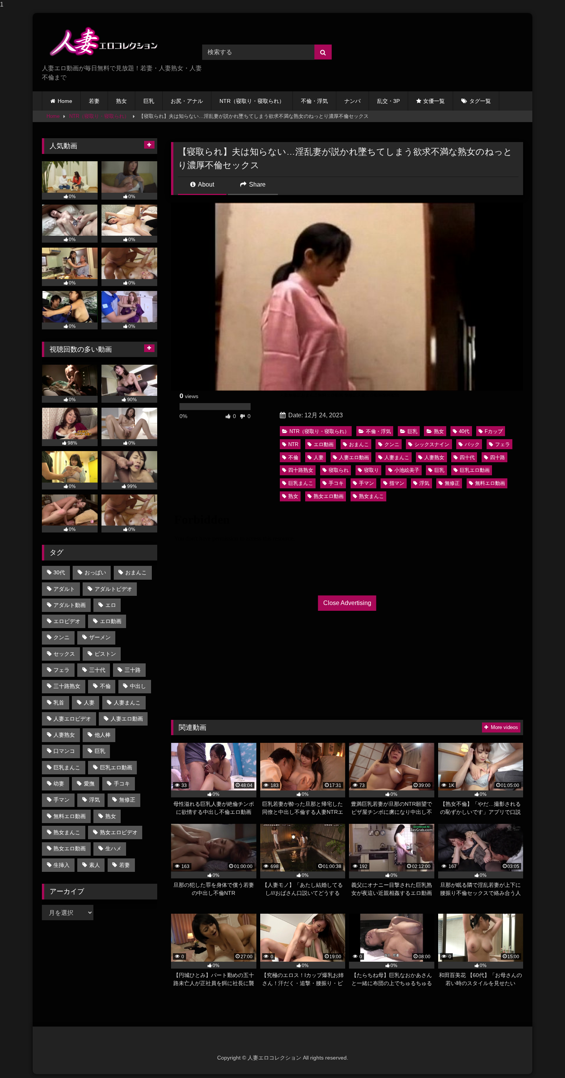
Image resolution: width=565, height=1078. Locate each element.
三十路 (133, 670)
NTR (293, 444)
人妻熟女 (434, 457)
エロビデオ (66, 621)
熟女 (121, 101)
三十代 (97, 670)
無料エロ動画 (490, 483)
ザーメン (100, 637)
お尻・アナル (187, 101)
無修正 (452, 483)
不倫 (293, 457)
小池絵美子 (406, 470)
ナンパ (352, 101)
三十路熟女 (66, 686)
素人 (94, 865)
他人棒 (103, 735)
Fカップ (494, 431)
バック (472, 444)
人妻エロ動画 (354, 457)
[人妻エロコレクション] (99, 41)
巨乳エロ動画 (475, 470)
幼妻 (58, 783)
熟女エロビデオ (119, 832)
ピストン (105, 654)
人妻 (319, 457)
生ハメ (113, 848)
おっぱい (95, 572)
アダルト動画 (69, 605)
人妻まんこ (396, 457)
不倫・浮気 (314, 101)
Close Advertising (347, 603)
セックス (64, 654)
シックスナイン (431, 444)
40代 (464, 431)
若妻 (94, 101)
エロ (110, 605)
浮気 (424, 483)
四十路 (497, 457)
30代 (59, 572)
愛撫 (89, 783)
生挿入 (61, 865)
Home (65, 101)
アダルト (64, 589)
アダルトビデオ (113, 589)
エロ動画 (324, 444)
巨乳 (148, 101)
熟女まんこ (371, 496)
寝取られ (339, 470)
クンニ (391, 444)
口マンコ (64, 751)
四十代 (467, 457)
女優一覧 (434, 101)
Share (257, 184)
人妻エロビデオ (72, 719)
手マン (366, 483)
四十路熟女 (300, 470)
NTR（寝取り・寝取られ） (251, 101)
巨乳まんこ (300, 483)
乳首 (58, 702)
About (205, 184)
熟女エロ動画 (329, 496)
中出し (138, 686)
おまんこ (359, 444)
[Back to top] (541, 1057)
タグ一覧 (480, 101)
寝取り (371, 470)
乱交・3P (388, 101)
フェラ (502, 444)
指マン (396, 483)
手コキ (336, 483)
